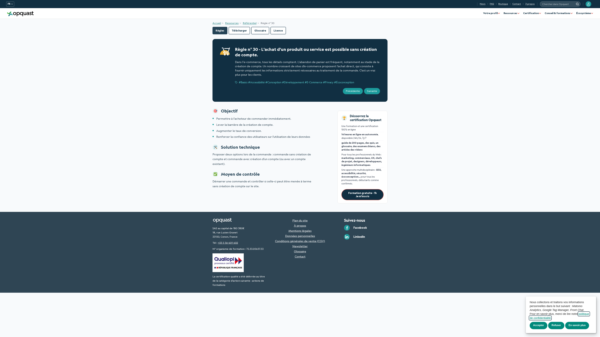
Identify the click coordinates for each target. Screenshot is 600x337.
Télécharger (239, 30)
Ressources (510, 13)
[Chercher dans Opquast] (577, 4)
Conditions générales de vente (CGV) (300, 241)
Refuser (556, 325)
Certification (531, 13)
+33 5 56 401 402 (228, 242)
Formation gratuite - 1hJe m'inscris (362, 194)
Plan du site (300, 220)
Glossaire (260, 30)
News (482, 3)
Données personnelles (300, 236)
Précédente (353, 91)
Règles (220, 30)
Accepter (538, 325)
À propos (530, 3)
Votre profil (490, 13)
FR (9, 3)
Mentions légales (300, 231)
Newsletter (300, 246)
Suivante (372, 91)
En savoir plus (577, 325)
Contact (516, 3)
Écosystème (583, 13)
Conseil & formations (557, 13)
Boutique (503, 3)
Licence (278, 30)
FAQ (492, 3)
